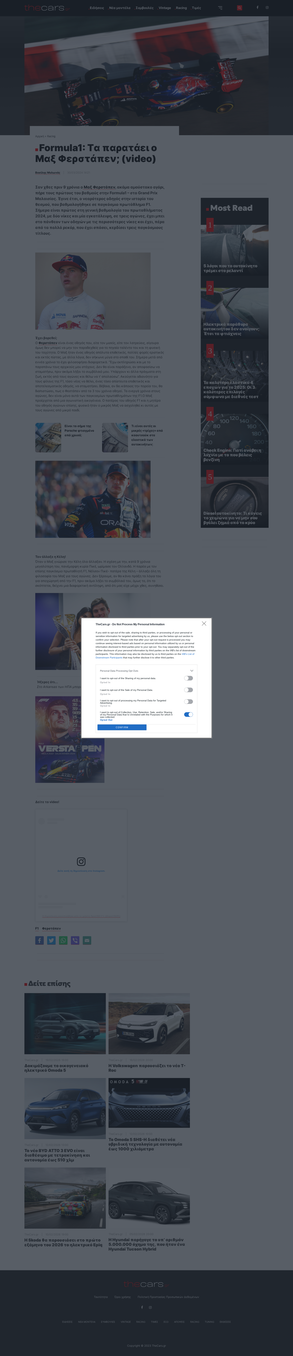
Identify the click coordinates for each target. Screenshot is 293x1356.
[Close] (205, 624)
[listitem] (146, 670)
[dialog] (146, 678)
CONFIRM (122, 727)
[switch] (188, 678)
